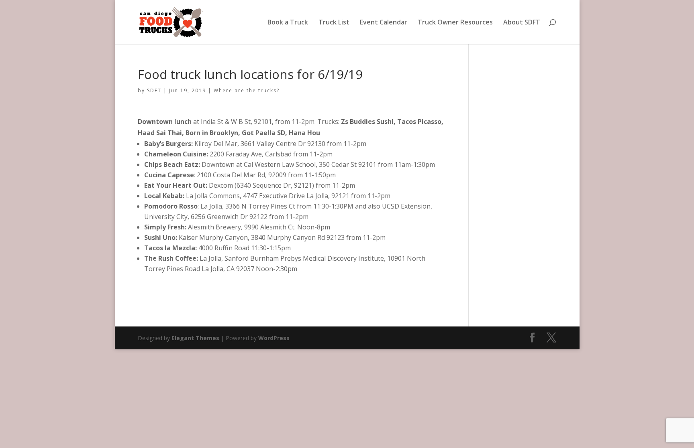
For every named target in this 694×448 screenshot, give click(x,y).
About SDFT (521, 22)
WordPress (274, 338)
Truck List (333, 22)
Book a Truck (287, 22)
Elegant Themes (195, 338)
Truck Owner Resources (455, 22)
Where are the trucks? (247, 90)
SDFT (154, 90)
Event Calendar (383, 22)
